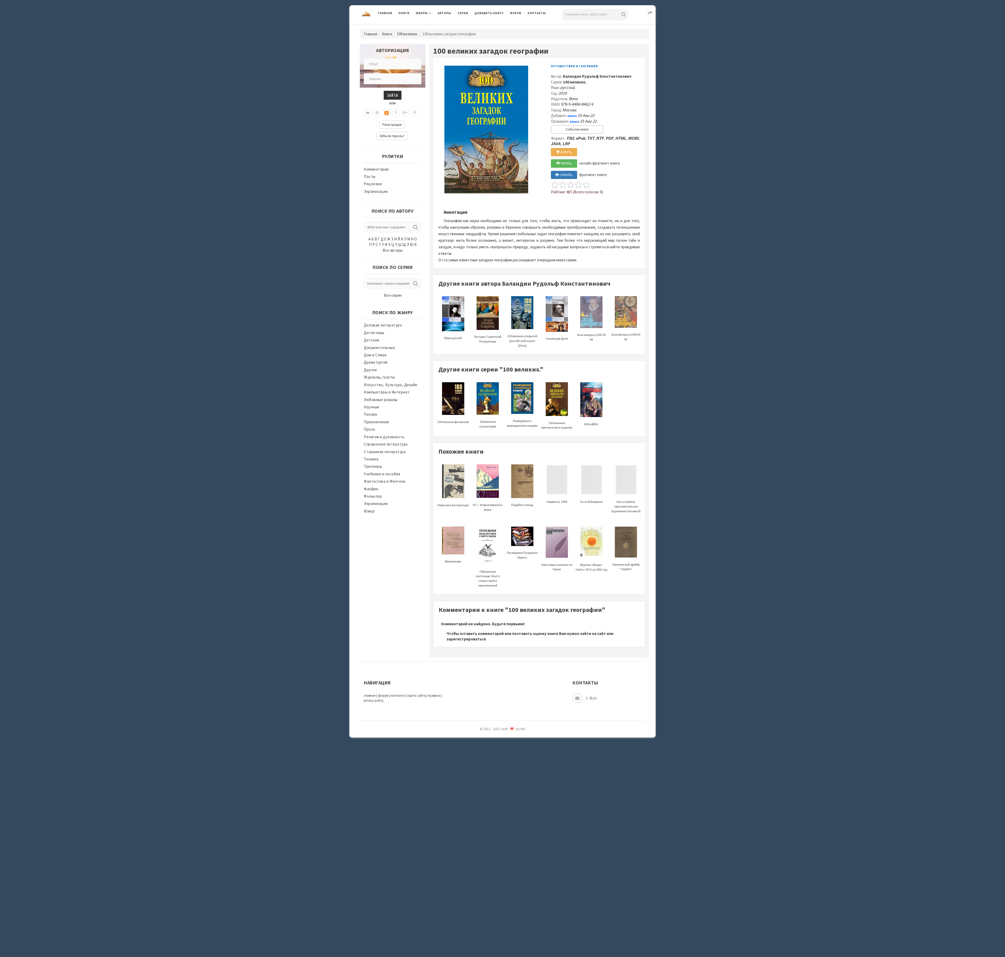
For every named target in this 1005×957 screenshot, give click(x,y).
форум (383, 695)
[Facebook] (415, 113)
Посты (370, 176)
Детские (371, 339)
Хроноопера (485, 880)
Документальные (379, 347)
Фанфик (371, 488)
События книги (577, 129)
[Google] (405, 113)
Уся (478, 857)
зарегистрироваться (466, 639)
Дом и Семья (375, 354)
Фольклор (373, 496)
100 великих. (407, 33)
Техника (371, 459)
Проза (369, 429)
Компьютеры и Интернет (387, 392)
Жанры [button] (422, 13)
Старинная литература (385, 451)
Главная (385, 13)
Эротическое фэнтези (495, 927)
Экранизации (376, 191)
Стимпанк (484, 810)
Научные (371, 406)
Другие (370, 369)
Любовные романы (381, 399)
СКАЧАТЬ (566, 175)
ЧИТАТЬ (566, 163)
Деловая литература (493, 27)
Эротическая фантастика (498, 915)
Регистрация (391, 124)
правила (434, 695)
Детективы (374, 332)
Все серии (392, 295)
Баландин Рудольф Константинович (597, 76)
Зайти (392, 95)
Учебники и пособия (382, 473)
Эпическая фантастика (496, 892)
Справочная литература (386, 444)
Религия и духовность (384, 436)
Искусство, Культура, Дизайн (390, 384)
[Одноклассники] (386, 113)
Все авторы (393, 250)
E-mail (591, 698)
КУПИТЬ (566, 152)
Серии (462, 13)
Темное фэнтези (490, 822)
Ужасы (481, 845)
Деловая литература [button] (434, 27)
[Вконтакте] (368, 113)
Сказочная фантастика (496, 752)
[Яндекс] (396, 113)
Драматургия (376, 362)
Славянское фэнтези (494, 763)
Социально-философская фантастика (509, 799)
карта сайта (416, 695)
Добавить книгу (489, 13)
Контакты (537, 13)
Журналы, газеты (379, 377)
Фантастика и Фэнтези (384, 481)
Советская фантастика (496, 775)
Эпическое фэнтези (493, 904)
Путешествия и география (574, 66)
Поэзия (370, 414)
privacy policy (373, 700)
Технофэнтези (488, 834)
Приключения (376, 421)
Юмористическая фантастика (502, 939)
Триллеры (373, 466)
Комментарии (376, 169)
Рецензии (373, 183)
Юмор (369, 511)
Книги (404, 13)
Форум (515, 13)
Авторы (444, 13)
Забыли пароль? (392, 136)
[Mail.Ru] (377, 113)
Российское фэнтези (494, 740)
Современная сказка (493, 787)
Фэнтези (482, 869)
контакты (398, 695)
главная (370, 695)
